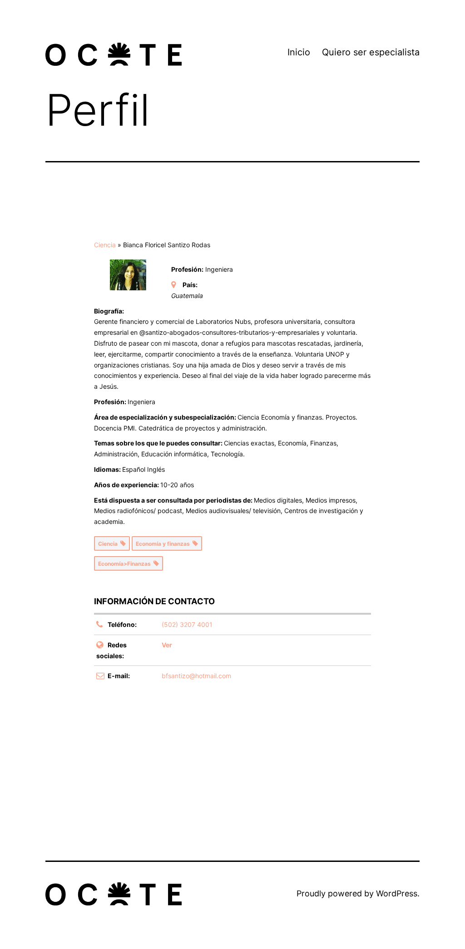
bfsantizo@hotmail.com (196, 676)
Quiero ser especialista (371, 52)
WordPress (396, 893)
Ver (167, 645)
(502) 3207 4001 (187, 624)
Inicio (298, 52)
